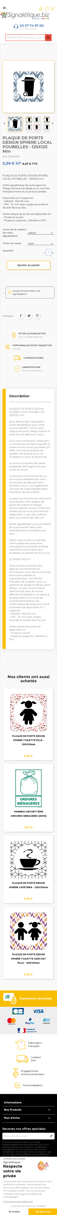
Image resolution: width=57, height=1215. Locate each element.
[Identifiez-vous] (47, 8)
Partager (21, 315)
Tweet (29, 315)
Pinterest (37, 315)
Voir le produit (28, 720)
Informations (13, 1102)
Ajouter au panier (28, 265)
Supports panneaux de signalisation (26, 292)
